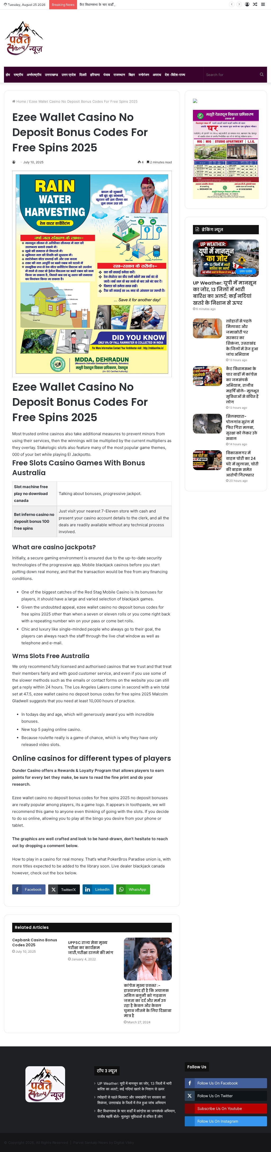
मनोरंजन (144, 75)
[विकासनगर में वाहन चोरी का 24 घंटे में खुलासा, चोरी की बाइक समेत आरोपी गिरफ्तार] (207, 460)
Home (20, 101)
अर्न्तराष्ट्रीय (34, 75)
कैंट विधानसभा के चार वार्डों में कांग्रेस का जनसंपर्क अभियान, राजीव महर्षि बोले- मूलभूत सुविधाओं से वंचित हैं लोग (242, 385)
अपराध (157, 75)
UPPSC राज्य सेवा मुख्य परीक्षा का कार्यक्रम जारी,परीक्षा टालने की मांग (90, 947)
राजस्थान (119, 75)
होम (8, 75)
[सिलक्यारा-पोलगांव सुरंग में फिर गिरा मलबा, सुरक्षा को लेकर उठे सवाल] (207, 424)
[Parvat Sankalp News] (24, 38)
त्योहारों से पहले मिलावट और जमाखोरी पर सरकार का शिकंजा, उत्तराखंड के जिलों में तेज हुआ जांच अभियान (242, 337)
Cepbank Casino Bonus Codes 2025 (34, 942)
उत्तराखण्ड (51, 75)
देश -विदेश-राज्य (175, 75)
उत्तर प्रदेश (69, 75)
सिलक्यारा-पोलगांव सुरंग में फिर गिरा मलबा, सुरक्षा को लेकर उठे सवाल (241, 427)
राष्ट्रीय (18, 75)
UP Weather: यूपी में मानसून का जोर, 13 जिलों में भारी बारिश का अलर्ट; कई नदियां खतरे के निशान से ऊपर (224, 293)
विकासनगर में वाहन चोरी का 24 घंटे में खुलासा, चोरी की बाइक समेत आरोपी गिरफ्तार (242, 464)
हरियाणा (95, 75)
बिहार (132, 75)
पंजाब (106, 75)
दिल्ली (83, 75)
